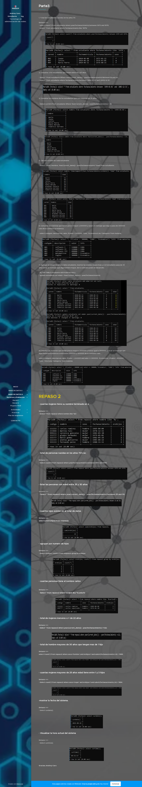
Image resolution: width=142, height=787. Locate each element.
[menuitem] (16, 386)
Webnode (19, 784)
